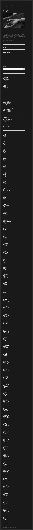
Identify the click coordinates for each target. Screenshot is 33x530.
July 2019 (5, 392)
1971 (4, 138)
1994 (5, 161)
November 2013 (6, 470)
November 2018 (6, 401)
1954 (5, 134)
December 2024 (6, 317)
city (4, 206)
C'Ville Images (6, 121)
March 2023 (6, 341)
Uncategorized (6, 277)
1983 (5, 152)
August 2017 (6, 418)
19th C (5, 167)
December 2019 (6, 386)
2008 (5, 176)
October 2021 (6, 361)
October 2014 (6, 457)
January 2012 (6, 495)
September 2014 (6, 458)
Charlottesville (6, 205)
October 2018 (6, 402)
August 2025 (6, 308)
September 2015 (6, 445)
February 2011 (6, 508)
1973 (5, 141)
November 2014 (6, 456)
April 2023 (5, 340)
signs (5, 262)
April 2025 (5, 313)
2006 (5, 175)
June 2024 (5, 324)
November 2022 (6, 346)
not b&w (5, 244)
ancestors (5, 192)
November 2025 (6, 305)
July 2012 (5, 488)
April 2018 (5, 409)
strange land (6, 268)
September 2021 (6, 362)
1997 (5, 164)
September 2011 (6, 500)
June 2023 (5, 338)
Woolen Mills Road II (7, 110)
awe (4, 199)
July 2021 (5, 364)
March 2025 (6, 314)
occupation (6, 246)
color (5, 207)
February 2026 (6, 301)
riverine (5, 259)
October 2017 (6, 416)
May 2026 (5, 298)
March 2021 (6, 369)
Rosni (5, 261)
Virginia (5, 282)
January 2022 (6, 357)
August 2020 (6, 377)
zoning (5, 286)
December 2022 (6, 345)
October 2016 (6, 430)
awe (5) (5, 81)
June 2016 (5, 434)
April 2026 (5, 299)
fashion (5, 223)
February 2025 (6, 315)
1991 (5, 160)
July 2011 (5, 502)
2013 (5, 182)
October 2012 (6, 485)
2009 (5, 177)
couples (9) (6, 87)
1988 (5, 158)
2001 (5, 169)
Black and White (8, 5)
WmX (4, 40)
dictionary (5, 215)
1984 (5, 153)
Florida (5, 230)
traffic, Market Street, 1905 (8, 108)
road (5, 260)
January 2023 (6, 344)
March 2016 (6, 438)
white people (6, 285)
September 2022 (6, 348)
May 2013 (5, 477)
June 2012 (5, 489)
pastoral (5, 250)
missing (5, 238)
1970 (5, 137)
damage (10, 40)
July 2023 (5, 337)
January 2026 (6, 302)
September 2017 (6, 417)
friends (5, 231)
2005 (5, 174)
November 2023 (6, 332)
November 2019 (6, 387)
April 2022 (5, 354)
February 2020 (6, 384)
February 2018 (6, 411)
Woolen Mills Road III (7, 111)
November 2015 (6, 442)
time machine (6, 274)
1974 (5, 142)
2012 (5, 181)
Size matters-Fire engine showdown (10, 105)
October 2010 (6, 512)
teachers (5, 269)
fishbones (5, 228)
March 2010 (6, 520)
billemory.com (6, 120)
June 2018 (5, 407)
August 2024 (6, 322)
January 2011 (6, 509)
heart (5, 235)
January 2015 (6, 454)
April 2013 (5, 478)
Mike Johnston (6, 126)
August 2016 (6, 432)
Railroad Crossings (7, 103)
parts (12, 40)
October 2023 (6, 333)
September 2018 (6, 403)
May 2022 (5, 353)
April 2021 (5, 368)
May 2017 (5, 422)
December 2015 (6, 441)
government (6, 234)
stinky (5, 266)
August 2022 (6, 349)
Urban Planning (6, 278)
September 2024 (6, 321)
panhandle (5, 247)
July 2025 (5, 309)
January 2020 (6, 385)
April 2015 (5, 450)
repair (5, 258)
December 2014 (6, 455)
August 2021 (6, 363)
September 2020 (6, 376)
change (5, 204)
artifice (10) (6, 80)
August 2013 (6, 473)
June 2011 (5, 503)
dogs (5, 216)
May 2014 (5, 463)
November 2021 (6, 360)
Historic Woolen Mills (7, 102)
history (5, 236)
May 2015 (5, 449)
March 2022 (6, 355)
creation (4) (6, 88)
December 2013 (6, 469)
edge (5, 219)
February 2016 (6, 439)
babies (5, 200)
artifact (5, 197)
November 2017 (6, 415)
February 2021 (6, 370)
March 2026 (6, 300)
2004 (5, 173)
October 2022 (6, 347)
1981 (4, 150)
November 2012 (6, 484)
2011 (4, 180)
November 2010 (6, 511)
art (4, 196)
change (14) (6, 85)
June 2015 (5, 448)
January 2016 (6, 440)
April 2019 (5, 395)
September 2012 (6, 486)
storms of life (6, 267)
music (5, 239)
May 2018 (5, 408)
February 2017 (6, 425)
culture (5, 89)
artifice (5, 198)
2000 (5, 168)
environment (6, 220)
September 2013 (6, 472)
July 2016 (5, 433)
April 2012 (5, 492)
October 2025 (6, 306)
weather (5, 284)
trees (5, 276)
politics (5, 254)
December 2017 (6, 414)
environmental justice (7, 221)
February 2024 (6, 329)
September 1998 (6, 523)
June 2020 (5, 379)
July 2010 (5, 516)
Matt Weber (6, 125)
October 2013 (6, 471)
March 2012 (6, 493)
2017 (5, 183)
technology (6, 270)
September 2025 (6, 307)
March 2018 (6, 410)
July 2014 (5, 461)
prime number (6, 255)
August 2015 (6, 446)
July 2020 (5, 378)
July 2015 (5, 447)
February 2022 (6, 356)
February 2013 (6, 480)
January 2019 (6, 399)
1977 (5, 145)
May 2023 (5, 339)
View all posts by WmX (12, 37)
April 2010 (5, 519)
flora (5, 229)
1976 (5, 144)
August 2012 (6, 487)
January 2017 (6, 426)
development (6, 92)
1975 (5, 143)
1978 (5, 146)
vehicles (5, 281)
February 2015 (6, 453)
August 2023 (6, 336)
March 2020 (6, 383)
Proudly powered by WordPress (12, 527)
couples (5, 208)
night (5, 242)
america (5, 191)
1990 (5, 159)
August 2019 (6, 391)
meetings (5, 237)
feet (4, 227)
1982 (5, 151)
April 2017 (5, 423)
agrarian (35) (6, 77)
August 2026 (6, 294)
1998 (5, 165)
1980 (5, 149)
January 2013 (6, 481)
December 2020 (6, 372)
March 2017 (6, 424)
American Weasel (7, 100)
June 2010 (5, 517)
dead (5, 213)
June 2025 (5, 310)
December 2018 (6, 400)
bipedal (5, 84)
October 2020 (6, 375)
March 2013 (6, 479)
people (5, 251)
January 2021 (6, 371)
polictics (5, 253)
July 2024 (5, 323)
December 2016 (6, 427)
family (5, 222)
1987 (5, 157)
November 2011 (6, 497)
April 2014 (5, 464)
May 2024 (5, 325)
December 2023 (6, 331)
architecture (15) (6, 79)
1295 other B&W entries (8, 119)
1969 (5, 136)
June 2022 (5, 352)
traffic (5, 275)
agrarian (5, 188)
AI (4, 189)
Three (5, 273)
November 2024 (6, 318)
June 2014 (5, 462)
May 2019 (5, 394)
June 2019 (5, 393)
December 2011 (6, 496)
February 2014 (6, 466)
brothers (5, 203)
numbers (5, 245)
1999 (5, 166)
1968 (5, 135)
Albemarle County (7, 190)
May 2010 (5, 518)
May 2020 (5, 380)
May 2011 (5, 504)
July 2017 (5, 419)
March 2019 (6, 396)
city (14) (5, 86)
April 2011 (5, 505)
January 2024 (6, 330)
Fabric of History (6, 101)
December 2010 (6, 510)
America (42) (6, 78)
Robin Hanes (6, 104)
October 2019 (6, 388)
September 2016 (6, 431)
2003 (5, 172)
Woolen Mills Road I (7, 109)
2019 (5, 184)
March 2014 (6, 465)
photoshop (6, 252)
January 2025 (6, 316)
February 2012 (6, 494)
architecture (6, 195)
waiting (5, 283)
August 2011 (6, 501)
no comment (6, 243)
